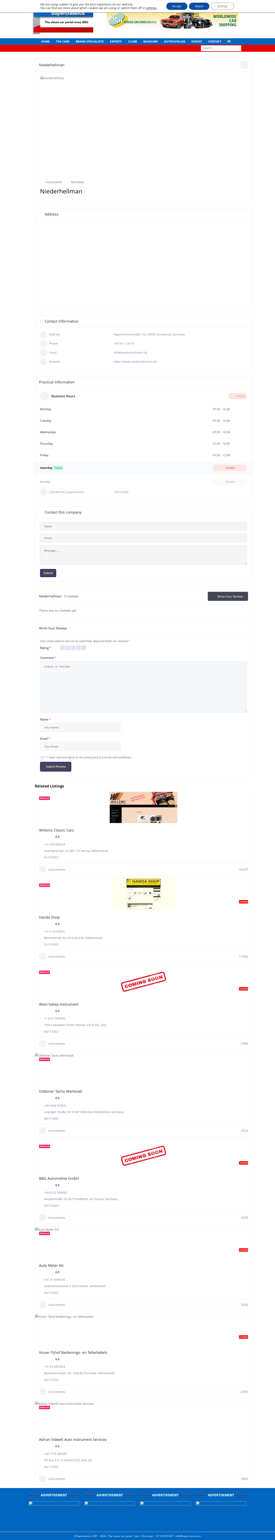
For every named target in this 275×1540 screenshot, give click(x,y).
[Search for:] (221, 48)
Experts (116, 41)
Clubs (132, 41)
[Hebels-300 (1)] (110, 1524)
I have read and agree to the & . (88, 757)
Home (45, 41)
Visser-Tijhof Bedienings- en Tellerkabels (73, 1352)
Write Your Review (230, 596)
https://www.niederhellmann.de (135, 361)
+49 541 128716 (124, 343)
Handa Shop (49, 917)
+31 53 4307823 (54, 1367)
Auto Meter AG (51, 1265)
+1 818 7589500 (54, 1018)
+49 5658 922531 (55, 1105)
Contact (214, 41)
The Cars (62, 41)
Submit (48, 573)
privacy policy (92, 757)
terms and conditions (117, 757)
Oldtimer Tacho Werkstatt (60, 1091)
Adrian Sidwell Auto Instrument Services (73, 1439)
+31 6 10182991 (54, 931)
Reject (199, 6)
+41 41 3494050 (54, 1279)
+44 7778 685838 (55, 1454)
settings (151, 8)
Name (45, 719)
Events (196, 41)
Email (45, 738)
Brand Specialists (90, 41)
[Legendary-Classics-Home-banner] (221, 1524)
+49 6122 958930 (55, 1192)
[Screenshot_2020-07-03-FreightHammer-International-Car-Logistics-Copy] (165, 1524)
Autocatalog (174, 41)
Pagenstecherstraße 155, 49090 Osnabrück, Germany (149, 334)
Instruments (53, 182)
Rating (45, 648)
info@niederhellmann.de (130, 352)
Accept (176, 6)
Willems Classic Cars (56, 830)
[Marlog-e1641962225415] (172, 26)
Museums (150, 41)
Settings (222, 6)
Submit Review (56, 766)
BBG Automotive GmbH (59, 1178)
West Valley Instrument (58, 1004)
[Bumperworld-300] (54, 1524)
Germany (77, 182)
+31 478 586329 (54, 844)
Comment (48, 658)
